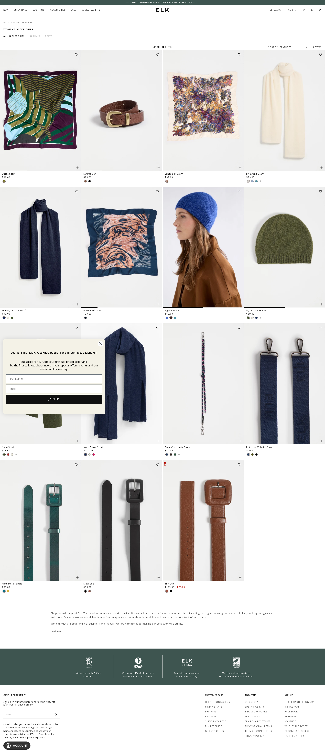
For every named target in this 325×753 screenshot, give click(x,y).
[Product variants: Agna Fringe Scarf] (159, 441)
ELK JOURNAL (253, 716)
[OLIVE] (252, 454)
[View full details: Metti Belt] (121, 520)
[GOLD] (8, 591)
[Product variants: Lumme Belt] (159, 168)
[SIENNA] (85, 181)
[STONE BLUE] (256, 181)
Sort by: (273, 47)
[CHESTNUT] (171, 318)
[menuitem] (5, 10)
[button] (77, 53)
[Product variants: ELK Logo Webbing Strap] (322, 441)
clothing (177, 623)
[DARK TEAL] (4, 591)
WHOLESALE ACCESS (297, 726)
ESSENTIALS (20, 10)
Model (157, 47)
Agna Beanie (172, 310)
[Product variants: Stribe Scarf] (77, 168)
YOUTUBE (290, 721)
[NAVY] (167, 454)
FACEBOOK (291, 711)
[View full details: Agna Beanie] (203, 247)
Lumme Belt (89, 173)
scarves (233, 613)
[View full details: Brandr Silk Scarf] (121, 247)
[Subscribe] (56, 714)
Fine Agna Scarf (255, 173)
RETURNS (210, 716)
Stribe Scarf (8, 173)
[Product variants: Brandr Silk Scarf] (159, 304)
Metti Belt (88, 583)
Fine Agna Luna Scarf (14, 310)
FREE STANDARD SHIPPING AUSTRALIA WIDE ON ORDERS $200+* (162, 2)
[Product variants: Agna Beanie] (240, 304)
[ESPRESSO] (171, 454)
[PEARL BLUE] (252, 181)
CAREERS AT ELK (294, 735)
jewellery (252, 613)
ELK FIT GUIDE (213, 726)
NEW (5, 10)
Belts (48, 36)
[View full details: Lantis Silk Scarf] (203, 110)
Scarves (35, 36)
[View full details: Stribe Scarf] (40, 110)
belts (241, 613)
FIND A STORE (213, 706)
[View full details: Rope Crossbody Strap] (203, 383)
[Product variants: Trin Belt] (240, 578)
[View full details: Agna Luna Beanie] (284, 247)
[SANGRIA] (8, 454)
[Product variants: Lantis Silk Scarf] (240, 168)
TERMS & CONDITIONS (258, 731)
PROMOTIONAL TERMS (258, 726)
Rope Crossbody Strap (177, 447)
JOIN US (54, 399)
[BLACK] (89, 181)
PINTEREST (291, 716)
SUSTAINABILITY (254, 706)
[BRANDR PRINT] (85, 318)
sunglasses (265, 613)
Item (169, 47)
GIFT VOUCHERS (214, 731)
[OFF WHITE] (248, 181)
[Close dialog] (101, 344)
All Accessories (14, 36)
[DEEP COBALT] (167, 318)
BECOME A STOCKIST (297, 731)
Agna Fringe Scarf (93, 447)
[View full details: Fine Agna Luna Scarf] (40, 247)
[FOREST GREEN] (175, 454)
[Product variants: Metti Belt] (159, 578)
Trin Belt (169, 583)
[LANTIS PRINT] (167, 181)
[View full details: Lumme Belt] (121, 110)
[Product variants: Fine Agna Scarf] (322, 168)
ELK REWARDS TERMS (257, 721)
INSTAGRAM (292, 706)
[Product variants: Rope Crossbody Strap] (240, 441)
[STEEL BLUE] (4, 318)
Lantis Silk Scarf (174, 173)
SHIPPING (210, 711)
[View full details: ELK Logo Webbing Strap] (284, 383)
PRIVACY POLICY (254, 735)
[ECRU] (8, 318)
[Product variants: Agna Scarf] (77, 441)
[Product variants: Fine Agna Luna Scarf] (77, 304)
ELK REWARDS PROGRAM (299, 701)
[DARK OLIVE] (12, 318)
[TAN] (89, 591)
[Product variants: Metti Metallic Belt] (77, 578)
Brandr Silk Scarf (92, 310)
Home (6, 22)
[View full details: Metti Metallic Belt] (40, 520)
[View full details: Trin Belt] (203, 520)
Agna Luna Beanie (256, 310)
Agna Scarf (8, 447)
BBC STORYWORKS (256, 711)
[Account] (312, 10)
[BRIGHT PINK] (93, 454)
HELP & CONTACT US (217, 701)
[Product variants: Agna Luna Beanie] (322, 304)
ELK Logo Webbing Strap (259, 447)
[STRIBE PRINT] (4, 181)
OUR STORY (252, 701)
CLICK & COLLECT (215, 721)
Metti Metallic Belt (12, 583)
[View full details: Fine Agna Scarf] (284, 110)
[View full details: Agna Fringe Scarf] (121, 383)
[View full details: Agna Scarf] (16, 454)
